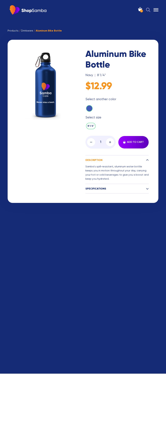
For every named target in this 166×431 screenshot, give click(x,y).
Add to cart (135, 142)
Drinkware (27, 31)
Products (13, 31)
